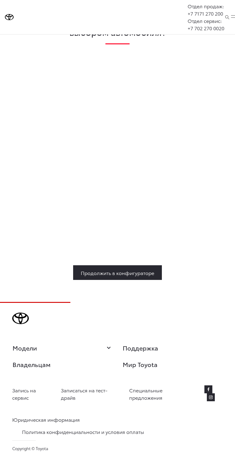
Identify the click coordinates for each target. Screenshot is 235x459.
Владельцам (31, 364)
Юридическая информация (46, 419)
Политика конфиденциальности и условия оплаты (83, 431)
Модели (25, 348)
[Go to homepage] (9, 17)
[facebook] (208, 389)
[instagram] (210, 397)
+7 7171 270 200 (205, 13)
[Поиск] (227, 17)
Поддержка (140, 348)
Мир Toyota (140, 364)
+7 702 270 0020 (206, 27)
